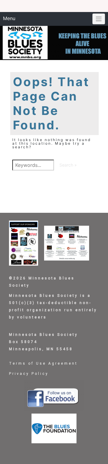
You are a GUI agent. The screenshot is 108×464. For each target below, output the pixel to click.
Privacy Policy (29, 374)
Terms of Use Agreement (43, 363)
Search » (68, 164)
